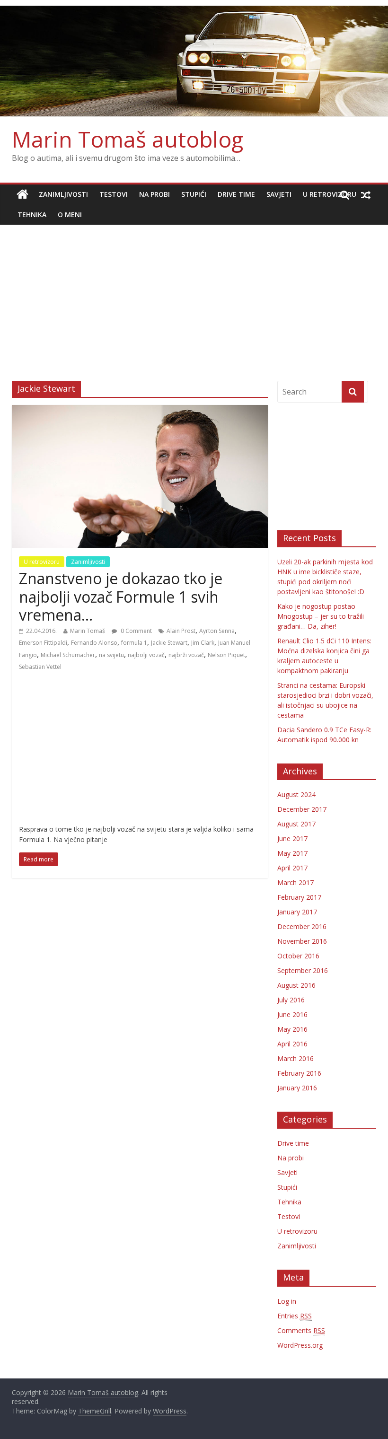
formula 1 (134, 643)
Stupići (193, 194)
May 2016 (292, 1029)
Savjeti (278, 194)
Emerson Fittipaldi (43, 643)
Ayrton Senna (217, 631)
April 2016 (292, 1043)
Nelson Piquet (226, 655)
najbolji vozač (146, 655)
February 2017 (299, 897)
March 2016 (295, 1058)
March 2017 (295, 882)
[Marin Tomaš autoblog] (194, 61)
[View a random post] (365, 194)
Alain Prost (181, 631)
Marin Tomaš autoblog (127, 139)
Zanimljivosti (63, 194)
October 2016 (298, 955)
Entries (294, 1315)
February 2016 (299, 1073)
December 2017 (301, 809)
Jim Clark (202, 643)
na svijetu (111, 655)
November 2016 (302, 941)
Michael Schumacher (68, 655)
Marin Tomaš (87, 631)
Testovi (113, 194)
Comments (301, 1330)
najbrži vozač (186, 655)
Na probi (154, 194)
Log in (286, 1301)
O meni (70, 214)
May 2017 (292, 853)
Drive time (236, 194)
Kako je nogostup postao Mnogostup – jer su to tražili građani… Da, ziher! (320, 616)
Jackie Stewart (169, 643)
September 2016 (302, 970)
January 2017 (297, 911)
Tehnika (32, 214)
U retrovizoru (329, 194)
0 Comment (135, 631)
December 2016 (301, 926)
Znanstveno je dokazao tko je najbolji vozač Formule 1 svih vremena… (120, 596)
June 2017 (292, 838)
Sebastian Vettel (40, 667)
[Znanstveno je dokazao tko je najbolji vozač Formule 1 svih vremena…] (140, 410)
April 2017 (292, 867)
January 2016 (297, 1087)
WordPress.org (300, 1345)
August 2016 (296, 985)
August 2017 (296, 823)
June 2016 (292, 1014)
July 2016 (291, 999)
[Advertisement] (194, 295)
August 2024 (296, 794)
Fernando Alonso (94, 643)
